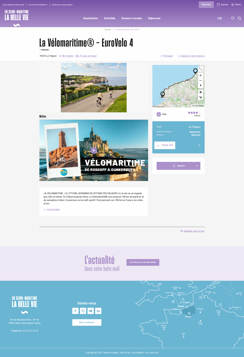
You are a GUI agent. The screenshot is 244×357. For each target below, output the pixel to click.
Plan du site (125, 352)
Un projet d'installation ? (38, 5)
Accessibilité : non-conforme (145, 352)
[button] (239, 18)
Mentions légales (111, 352)
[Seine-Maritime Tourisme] (16, 18)
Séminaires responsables (62, 5)
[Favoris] (233, 18)
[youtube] (93, 150)
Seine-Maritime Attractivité (13, 5)
